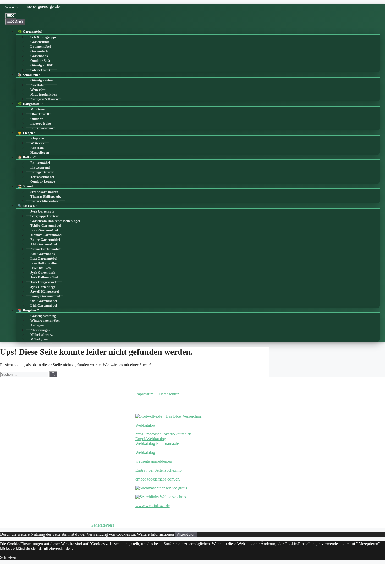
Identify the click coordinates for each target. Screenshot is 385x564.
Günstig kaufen (41, 80)
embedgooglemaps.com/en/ (157, 479)
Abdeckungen (40, 330)
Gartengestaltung (43, 316)
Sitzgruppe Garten (44, 216)
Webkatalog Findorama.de (157, 443)
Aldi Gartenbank (42, 254)
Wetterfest (37, 90)
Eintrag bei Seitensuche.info (158, 470)
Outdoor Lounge (42, 181)
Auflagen (37, 325)
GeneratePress (102, 525)
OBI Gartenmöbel (43, 301)
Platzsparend (40, 167)
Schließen (8, 557)
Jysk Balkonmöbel (44, 277)
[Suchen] (53, 374)
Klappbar (37, 138)
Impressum (144, 394)
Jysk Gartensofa (42, 211)
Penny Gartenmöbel (45, 296)
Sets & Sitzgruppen (44, 37)
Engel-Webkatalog (150, 439)
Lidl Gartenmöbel (43, 306)
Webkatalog (145, 425)
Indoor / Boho (40, 123)
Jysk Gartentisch (42, 273)
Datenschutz (169, 394)
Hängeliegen (39, 152)
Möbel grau (39, 339)
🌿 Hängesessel (29, 104)
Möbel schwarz (41, 335)
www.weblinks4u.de (152, 506)
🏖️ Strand (25, 186)
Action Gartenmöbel (45, 249)
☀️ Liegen (25, 133)
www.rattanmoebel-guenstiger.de (32, 6)
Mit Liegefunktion (43, 94)
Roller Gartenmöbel (45, 240)
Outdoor (36, 119)
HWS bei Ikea (40, 268)
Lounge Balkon (41, 172)
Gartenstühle (40, 42)
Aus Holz (37, 85)
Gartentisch (39, 51)
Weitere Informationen (155, 534)
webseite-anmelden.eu (153, 461)
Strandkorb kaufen (44, 192)
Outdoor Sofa (40, 61)
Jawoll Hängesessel (44, 291)
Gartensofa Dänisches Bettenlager (55, 221)
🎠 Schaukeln (28, 75)
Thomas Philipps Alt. (45, 196)
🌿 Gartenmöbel (30, 31)
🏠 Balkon (26, 157)
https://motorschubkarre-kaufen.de (163, 434)
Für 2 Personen (41, 128)
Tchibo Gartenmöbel (45, 225)
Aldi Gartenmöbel (43, 244)
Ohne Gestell (39, 114)
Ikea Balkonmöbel (44, 263)
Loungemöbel (40, 46)
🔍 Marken (26, 206)
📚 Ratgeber (27, 310)
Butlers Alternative (44, 201)
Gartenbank (39, 56)
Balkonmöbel (40, 163)
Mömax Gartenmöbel (46, 235)
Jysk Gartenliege (43, 287)
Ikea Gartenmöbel (43, 258)
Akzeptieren (186, 535)
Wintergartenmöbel (45, 320)
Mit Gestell (38, 109)
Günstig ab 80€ (41, 65)
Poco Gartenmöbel (44, 230)
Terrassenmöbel (42, 177)
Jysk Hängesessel (43, 282)
